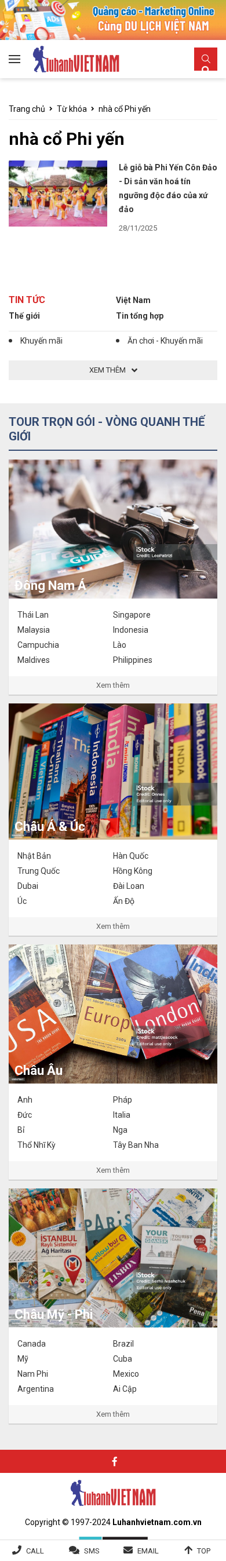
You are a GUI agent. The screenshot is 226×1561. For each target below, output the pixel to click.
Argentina (35, 1389)
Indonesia (130, 629)
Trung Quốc (38, 871)
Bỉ (20, 1130)
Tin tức (27, 299)
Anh (24, 1099)
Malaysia (33, 629)
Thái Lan (33, 614)
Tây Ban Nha (136, 1145)
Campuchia (38, 645)
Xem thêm (113, 685)
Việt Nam (133, 300)
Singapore (132, 614)
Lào (119, 645)
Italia (121, 1114)
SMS (92, 1551)
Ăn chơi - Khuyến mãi (165, 340)
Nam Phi (32, 1373)
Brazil (123, 1343)
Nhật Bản (34, 855)
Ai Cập (125, 1389)
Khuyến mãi (41, 340)
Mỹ (22, 1358)
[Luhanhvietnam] (113, 1492)
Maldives (33, 660)
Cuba (122, 1358)
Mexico (126, 1373)
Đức (24, 1114)
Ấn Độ (123, 901)
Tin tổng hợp (139, 315)
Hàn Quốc (130, 855)
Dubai (27, 886)
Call (35, 1551)
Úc (22, 901)
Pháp (122, 1099)
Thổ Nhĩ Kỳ (36, 1145)
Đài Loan (128, 886)
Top (203, 1551)
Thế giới (24, 315)
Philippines (132, 660)
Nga (120, 1130)
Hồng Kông (132, 871)
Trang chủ (27, 109)
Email (148, 1551)
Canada (31, 1343)
